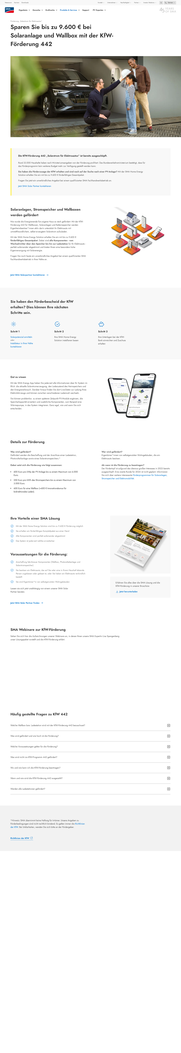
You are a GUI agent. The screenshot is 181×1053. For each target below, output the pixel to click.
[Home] (9, 10)
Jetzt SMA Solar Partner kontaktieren (34, 186)
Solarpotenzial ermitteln (21, 337)
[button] (161, 2)
